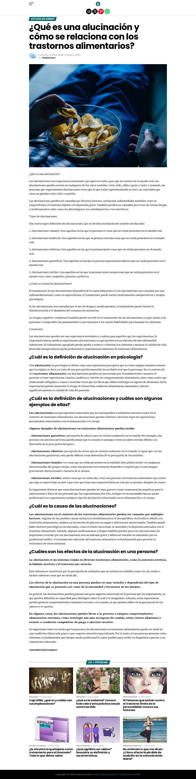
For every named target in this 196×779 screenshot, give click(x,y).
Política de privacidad (105, 774)
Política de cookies (130, 774)
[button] (31, 3)
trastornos (48, 57)
